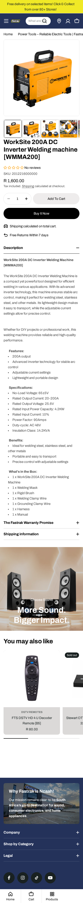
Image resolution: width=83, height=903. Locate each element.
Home (8, 34)
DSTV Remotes (31, 712)
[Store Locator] (59, 21)
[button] (14, 167)
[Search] (44, 21)
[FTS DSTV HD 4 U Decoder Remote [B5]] (32, 678)
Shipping (28, 186)
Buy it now (41, 213)
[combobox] (38, 21)
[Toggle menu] (6, 21)
